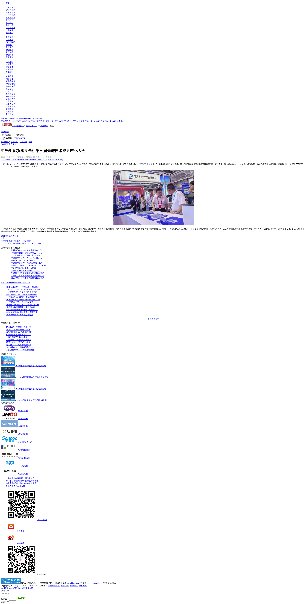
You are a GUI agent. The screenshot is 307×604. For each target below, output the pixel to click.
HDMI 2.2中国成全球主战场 (18, 330)
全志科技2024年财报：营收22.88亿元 (26, 253)
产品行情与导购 (37, 121)
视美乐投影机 (24, 458)
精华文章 (25, 481)
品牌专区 (5, 142)
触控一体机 (10, 96)
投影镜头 (105, 121)
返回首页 (5, 588)
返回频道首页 (153, 319)
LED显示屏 (10, 104)
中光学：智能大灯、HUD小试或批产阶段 (28, 265)
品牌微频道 (33, 481)
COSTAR (29, 243)
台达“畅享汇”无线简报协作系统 (19, 302)
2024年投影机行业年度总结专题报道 (30, 389)
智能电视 (9, 50)
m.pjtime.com (73, 583)
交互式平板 (10, 28)
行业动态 (17, 121)
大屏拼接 (9, 79)
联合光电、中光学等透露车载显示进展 (27, 278)
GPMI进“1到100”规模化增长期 (19, 332)
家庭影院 (9, 57)
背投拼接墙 (10, 84)
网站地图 (32, 118)
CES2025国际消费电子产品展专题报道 (31, 400)
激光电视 (9, 47)
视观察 (22, 486)
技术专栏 (67, 121)
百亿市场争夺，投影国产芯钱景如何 (21, 292)
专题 (8, 486)
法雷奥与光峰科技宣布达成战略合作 (26, 250)
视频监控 (9, 69)
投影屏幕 (9, 30)
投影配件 (9, 33)
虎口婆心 (25, 483)
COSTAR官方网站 (8, 144)
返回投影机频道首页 (9, 236)
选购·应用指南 (78, 121)
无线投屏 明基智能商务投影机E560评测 (23, 300)
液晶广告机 (10, 99)
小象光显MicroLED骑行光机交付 (20, 350)
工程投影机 (10, 15)
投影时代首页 (18, 126)
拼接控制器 (10, 86)
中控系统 (9, 112)
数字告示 (9, 101)
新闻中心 (9, 481)
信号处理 (31, 478)
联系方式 (23, 142)
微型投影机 (10, 18)
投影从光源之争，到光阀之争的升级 (21, 295)
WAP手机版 (42, 520)
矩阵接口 (9, 109)
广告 (19, 118)
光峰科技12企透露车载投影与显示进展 (27, 273)
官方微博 (20, 543)
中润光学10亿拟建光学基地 (17, 337)
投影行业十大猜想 (55, 160)
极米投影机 (23, 434)
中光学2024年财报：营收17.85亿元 (25, 271)
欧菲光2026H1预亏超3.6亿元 (18, 342)
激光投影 (9, 20)
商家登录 (13, 118)
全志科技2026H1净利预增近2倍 (19, 347)
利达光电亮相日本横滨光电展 (23, 268)
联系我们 (25, 118)
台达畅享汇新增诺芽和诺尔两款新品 (21, 297)
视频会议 (9, 64)
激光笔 (113, 121)
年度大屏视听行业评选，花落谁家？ (16, 241)
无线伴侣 (120, 121)
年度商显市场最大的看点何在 (34, 160)
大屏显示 (9, 76)
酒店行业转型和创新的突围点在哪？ (21, 307)
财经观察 (32, 483)
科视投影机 (23, 426)
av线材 (97, 121)
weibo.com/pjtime (95, 583)
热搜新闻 (17, 481)
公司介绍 (14, 142)
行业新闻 (44, 126)
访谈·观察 (59, 121)
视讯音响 (9, 62)
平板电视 (9, 40)
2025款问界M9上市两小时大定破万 (26, 255)
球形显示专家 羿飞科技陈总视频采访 (22, 310)
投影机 (9, 478)
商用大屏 (23, 478)
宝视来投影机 (24, 450)
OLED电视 (10, 42)
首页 (8, 3)
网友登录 (5, 118)
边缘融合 (9, 89)
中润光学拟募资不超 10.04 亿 (18, 335)
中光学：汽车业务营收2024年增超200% (27, 276)
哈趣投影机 (23, 474)
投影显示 (9, 7)
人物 (11, 486)
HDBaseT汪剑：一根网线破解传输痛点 (22, 287)
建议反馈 (20, 531)
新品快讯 (26, 121)
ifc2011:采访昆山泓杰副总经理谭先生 (21, 312)
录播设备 (9, 67)
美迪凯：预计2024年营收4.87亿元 (25, 260)
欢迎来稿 (74, 586)
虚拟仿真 (9, 91)
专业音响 (9, 72)
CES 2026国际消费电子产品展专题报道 (31, 377)
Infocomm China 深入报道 (11, 160)
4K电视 (9, 45)
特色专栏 (9, 483)
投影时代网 (5, 132)
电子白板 (9, 25)
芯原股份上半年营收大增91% (18, 327)
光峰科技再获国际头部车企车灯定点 (26, 258)
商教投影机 (10, 13)
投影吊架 (89, 121)
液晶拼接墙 (10, 81)
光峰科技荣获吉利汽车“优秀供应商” (26, 263)
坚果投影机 (23, 419)
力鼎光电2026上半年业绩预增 (18, 340)
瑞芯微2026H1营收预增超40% (18, 345)
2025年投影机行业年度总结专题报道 (30, 366)
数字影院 (9, 23)
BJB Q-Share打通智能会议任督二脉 (15, 283)
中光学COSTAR (19, 138)
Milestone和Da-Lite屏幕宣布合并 (19, 315)
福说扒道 (17, 483)
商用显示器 (10, 94)
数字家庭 (9, 37)
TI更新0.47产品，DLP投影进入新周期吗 (23, 289)
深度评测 (49, 121)
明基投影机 (23, 411)
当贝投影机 (23, 466)
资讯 (30, 142)
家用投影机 (10, 10)
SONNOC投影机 (25, 442)
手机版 (39, 118)
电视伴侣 (9, 52)
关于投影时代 (54, 586)
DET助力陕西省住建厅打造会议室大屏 (22, 305)
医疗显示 (9, 114)
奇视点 (16, 486)
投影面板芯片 (31, 126)
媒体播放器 (10, 106)
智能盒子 (9, 55)
